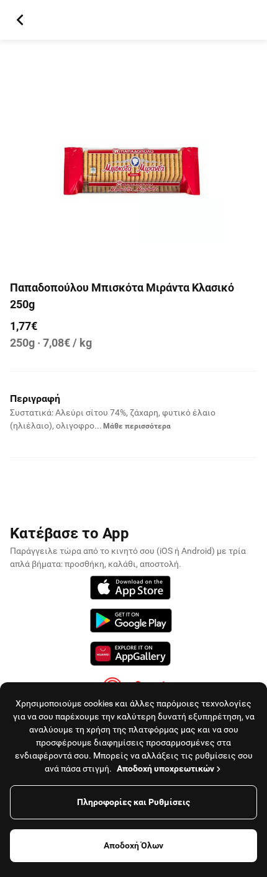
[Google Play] (131, 622)
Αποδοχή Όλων (133, 845)
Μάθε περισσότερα (137, 426)
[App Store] (130, 589)
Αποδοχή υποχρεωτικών (165, 768)
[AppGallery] (130, 655)
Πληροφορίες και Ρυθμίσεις (133, 802)
